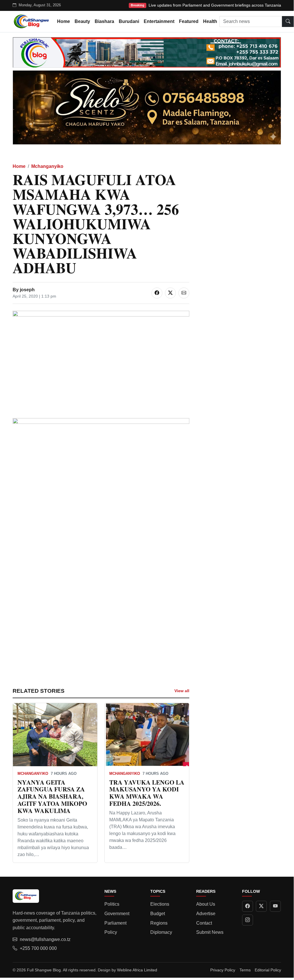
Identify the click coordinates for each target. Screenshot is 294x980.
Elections (159, 904)
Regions (159, 923)
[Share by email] (183, 293)
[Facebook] (247, 906)
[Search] (288, 21)
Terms (245, 970)
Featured (188, 21)
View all (181, 690)
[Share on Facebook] (156, 293)
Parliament (115, 923)
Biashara (104, 21)
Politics (111, 904)
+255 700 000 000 (38, 948)
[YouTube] (275, 906)
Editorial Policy (268, 970)
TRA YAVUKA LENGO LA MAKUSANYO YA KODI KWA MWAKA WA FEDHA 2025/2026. (146, 793)
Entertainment (159, 21)
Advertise (205, 913)
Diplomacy (161, 932)
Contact (204, 923)
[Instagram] (247, 920)
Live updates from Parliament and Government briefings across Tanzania (215, 5)
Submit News (209, 932)
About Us (205, 904)
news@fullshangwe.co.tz (45, 939)
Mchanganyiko (47, 166)
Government (116, 913)
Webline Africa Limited (137, 970)
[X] (261, 906)
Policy (110, 932)
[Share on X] (170, 293)
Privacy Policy (222, 970)
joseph (27, 289)
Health (210, 21)
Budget (157, 913)
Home (63, 21)
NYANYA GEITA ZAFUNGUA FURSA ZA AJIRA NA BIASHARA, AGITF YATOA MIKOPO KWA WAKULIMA (52, 796)
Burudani (129, 21)
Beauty (82, 21)
